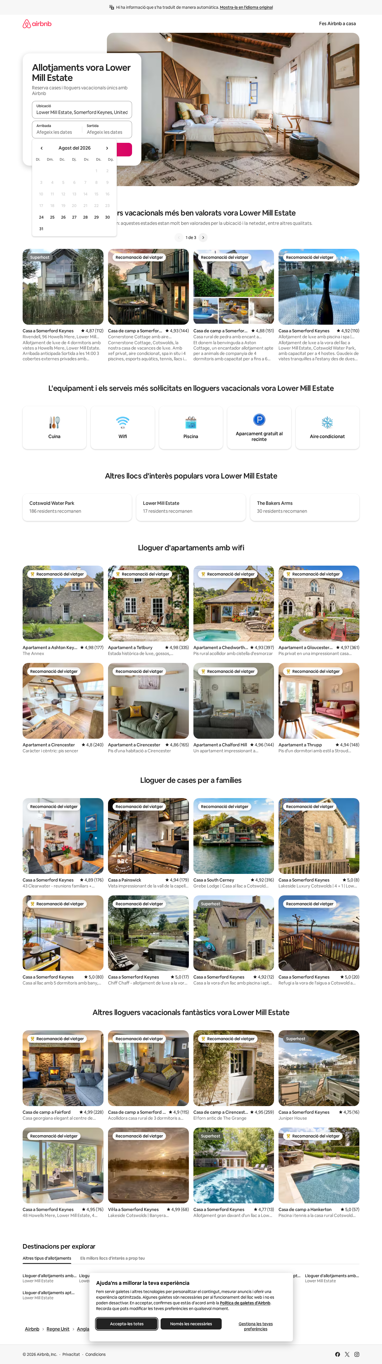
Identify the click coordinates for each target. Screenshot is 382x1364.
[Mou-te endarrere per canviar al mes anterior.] (42, 148)
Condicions (95, 1354)
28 (85, 217)
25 (52, 217)
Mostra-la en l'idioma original (246, 7)
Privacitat (71, 1354)
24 (41, 217)
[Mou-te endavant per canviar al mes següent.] (107, 148)
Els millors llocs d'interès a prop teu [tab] (112, 1258)
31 (41, 228)
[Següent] (203, 237)
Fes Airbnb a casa (337, 24)
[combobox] (82, 112)
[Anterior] (179, 237)
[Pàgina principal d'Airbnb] (37, 24)
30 (107, 217)
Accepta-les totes (126, 1323)
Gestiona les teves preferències (255, 1326)
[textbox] (56, 132)
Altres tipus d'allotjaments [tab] (47, 1258)
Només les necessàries (191, 1323)
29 (96, 217)
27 (74, 217)
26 (63, 217)
